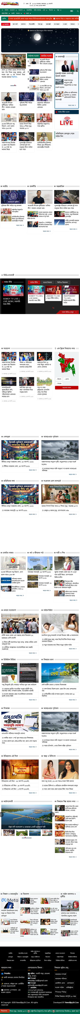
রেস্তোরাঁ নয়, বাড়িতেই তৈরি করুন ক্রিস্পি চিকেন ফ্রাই (71, 819)
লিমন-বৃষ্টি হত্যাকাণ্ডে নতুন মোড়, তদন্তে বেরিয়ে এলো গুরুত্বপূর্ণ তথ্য (19, 643)
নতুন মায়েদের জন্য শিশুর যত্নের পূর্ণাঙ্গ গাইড (58, 645)
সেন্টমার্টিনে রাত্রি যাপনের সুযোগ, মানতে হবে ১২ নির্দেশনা (58, 695)
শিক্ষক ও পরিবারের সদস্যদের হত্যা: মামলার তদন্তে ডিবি (26, 364)
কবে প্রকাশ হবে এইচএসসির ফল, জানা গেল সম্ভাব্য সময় (19, 742)
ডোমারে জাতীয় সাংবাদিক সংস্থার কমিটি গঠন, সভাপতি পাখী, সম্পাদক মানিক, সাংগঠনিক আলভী (17, 690)
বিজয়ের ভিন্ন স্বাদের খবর (65, 801)
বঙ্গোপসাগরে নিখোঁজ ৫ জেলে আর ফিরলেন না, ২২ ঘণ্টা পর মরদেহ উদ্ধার (8, 146)
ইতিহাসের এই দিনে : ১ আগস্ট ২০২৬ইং (16, 789)
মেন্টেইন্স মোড (60, 983)
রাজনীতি (32, 186)
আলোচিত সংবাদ (23, 953)
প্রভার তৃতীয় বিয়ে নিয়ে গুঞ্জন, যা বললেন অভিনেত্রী (54, 900)
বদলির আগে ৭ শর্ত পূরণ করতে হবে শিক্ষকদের (18, 738)
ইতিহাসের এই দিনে (10, 756)
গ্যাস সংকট (15, 24)
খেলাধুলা (6, 436)
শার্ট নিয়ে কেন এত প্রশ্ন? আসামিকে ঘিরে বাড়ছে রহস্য (26, 389)
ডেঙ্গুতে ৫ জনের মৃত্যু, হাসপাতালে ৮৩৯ (56, 510)
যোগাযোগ (70, 983)
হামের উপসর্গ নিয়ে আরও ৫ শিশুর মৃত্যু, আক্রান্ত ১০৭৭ (26, 126)
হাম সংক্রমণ (56, 24)
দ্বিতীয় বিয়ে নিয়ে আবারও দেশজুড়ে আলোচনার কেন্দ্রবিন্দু (71, 834)
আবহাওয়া (73, 24)
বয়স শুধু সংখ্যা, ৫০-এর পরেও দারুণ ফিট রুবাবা (58, 781)
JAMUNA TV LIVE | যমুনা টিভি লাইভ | (35, 297)
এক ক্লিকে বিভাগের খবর (65, 348)
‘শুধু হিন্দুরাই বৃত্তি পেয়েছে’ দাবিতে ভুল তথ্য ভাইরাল (19, 685)
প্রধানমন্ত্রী (48, 24)
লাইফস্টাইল (5, 13)
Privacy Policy (60, 992)
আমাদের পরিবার (61, 979)
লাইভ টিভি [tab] (34, 282)
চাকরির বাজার (7, 553)
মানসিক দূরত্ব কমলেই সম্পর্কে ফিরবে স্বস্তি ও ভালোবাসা (60, 635)
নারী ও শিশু (60, 553)
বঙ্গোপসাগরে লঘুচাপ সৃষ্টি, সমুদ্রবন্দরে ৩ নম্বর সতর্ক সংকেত (66, 83)
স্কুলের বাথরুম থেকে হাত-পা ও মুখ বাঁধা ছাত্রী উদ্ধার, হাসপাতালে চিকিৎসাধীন (65, 574)
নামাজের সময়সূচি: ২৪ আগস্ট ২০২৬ (45, 577)
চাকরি (13, 13)
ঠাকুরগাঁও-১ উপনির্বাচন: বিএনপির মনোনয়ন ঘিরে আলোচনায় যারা (45, 225)
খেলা (44, 10)
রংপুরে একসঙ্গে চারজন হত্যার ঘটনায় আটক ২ (74, 932)
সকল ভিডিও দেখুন (68, 312)
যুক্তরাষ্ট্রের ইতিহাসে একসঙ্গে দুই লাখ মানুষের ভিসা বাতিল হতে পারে (26, 146)
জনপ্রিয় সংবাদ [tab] (46, 56)
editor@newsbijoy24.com (37, 985)
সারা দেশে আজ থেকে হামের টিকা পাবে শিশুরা (58, 789)
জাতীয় (5, 186)
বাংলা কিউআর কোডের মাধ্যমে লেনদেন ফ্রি (14, 921)
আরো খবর (71, 105)
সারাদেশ (20, 10)
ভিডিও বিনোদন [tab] (62, 282)
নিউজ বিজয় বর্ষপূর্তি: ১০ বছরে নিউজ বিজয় (26, 827)
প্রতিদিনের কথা (9, 481)
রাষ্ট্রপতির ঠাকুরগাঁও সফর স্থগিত (11, 67)
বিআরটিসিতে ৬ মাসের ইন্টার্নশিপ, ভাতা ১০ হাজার (18, 589)
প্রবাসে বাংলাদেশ (9, 610)
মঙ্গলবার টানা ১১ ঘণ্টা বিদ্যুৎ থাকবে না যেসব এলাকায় (44, 364)
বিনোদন (51, 10)
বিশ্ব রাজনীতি (32, 24)
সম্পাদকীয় (23, 960)
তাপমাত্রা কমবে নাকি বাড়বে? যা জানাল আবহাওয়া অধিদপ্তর (59, 470)
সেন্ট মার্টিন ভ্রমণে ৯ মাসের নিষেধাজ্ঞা (54, 685)
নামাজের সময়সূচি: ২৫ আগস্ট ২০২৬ (15, 510)
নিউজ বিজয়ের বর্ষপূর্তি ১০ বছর (65, 996)
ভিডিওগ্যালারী (8, 275)
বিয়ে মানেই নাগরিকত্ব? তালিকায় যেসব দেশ (71, 826)
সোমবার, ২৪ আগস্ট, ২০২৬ (45, 371)
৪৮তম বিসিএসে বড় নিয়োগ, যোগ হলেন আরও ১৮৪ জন (46, 88)
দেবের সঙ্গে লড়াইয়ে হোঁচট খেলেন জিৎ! (53, 921)
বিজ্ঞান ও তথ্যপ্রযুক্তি (10, 894)
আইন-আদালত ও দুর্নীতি (68, 895)
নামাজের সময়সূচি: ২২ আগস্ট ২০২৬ (45, 584)
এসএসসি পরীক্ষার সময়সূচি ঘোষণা (13, 733)
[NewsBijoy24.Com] (10, 3)
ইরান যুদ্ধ (40, 24)
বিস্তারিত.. (8, 79)
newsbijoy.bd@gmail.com (38, 980)
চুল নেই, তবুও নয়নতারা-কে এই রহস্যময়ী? (54, 910)
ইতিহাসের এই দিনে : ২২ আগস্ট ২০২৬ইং (15, 781)
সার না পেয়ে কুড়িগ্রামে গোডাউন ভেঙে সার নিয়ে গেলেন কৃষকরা (43, 390)
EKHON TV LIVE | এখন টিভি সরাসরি (70, 297)
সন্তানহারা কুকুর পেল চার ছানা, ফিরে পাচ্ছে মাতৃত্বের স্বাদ (71, 842)
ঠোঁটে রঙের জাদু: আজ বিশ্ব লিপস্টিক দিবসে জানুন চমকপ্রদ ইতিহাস (58, 640)
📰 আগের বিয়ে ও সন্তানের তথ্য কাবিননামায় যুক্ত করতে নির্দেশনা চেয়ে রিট (49, 19)
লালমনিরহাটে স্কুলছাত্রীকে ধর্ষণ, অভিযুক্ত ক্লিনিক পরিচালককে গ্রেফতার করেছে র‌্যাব (9, 392)
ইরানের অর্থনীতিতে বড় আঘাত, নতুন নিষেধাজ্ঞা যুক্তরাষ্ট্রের (71, 214)
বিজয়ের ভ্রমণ (48, 659)
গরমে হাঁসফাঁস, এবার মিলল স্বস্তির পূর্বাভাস (57, 746)
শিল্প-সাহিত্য (47, 960)
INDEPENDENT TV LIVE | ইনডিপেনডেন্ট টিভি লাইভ (52, 299)
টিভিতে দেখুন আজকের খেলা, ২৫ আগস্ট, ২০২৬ (18, 462)
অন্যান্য (18, 13)
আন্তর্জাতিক (29, 10)
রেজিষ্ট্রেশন (69, 987)
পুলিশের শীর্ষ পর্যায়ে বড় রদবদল (45, 71)
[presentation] (52, 814)
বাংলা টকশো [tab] (47, 282)
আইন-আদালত (37, 10)
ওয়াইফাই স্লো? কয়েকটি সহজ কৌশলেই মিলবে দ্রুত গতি (14, 930)
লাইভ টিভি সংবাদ (63, 112)
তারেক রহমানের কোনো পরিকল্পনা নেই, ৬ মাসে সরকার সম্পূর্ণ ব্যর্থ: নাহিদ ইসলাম (39, 215)
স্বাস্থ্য (58, 10)
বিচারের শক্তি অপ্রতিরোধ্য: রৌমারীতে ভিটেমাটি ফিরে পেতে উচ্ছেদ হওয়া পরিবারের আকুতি (66, 584)
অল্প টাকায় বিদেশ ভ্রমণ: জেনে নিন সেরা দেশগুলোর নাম (59, 690)
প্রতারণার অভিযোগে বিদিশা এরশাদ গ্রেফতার (45, 79)
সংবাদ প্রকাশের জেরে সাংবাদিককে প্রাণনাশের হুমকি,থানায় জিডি (17, 695)
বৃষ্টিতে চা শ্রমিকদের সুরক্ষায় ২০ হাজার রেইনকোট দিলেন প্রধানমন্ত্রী (66, 96)
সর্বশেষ (6, 10)
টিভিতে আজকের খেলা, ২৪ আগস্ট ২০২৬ (17, 466)
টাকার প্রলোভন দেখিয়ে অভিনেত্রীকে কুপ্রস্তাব (34, 901)
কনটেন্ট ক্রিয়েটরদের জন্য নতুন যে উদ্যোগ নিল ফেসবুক (9, 913)
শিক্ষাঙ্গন (6, 708)
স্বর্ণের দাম (23, 24)
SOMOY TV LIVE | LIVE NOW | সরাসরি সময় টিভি (11, 301)
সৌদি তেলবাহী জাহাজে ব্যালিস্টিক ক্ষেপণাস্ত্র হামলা (72, 223)
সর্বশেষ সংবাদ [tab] (33, 56)
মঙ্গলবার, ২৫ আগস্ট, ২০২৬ (9, 373)
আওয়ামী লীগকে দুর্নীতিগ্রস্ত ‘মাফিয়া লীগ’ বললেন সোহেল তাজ (40, 63)
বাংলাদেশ (12, 10)
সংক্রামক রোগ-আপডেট (52, 481)
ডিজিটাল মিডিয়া (9, 659)
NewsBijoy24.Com (72, 1002)
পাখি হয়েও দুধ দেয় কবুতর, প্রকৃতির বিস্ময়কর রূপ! (70, 850)
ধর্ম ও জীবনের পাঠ (36, 553)
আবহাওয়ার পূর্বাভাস (50, 436)
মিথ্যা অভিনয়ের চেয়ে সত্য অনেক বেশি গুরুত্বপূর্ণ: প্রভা (34, 922)
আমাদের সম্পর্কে (60, 974)
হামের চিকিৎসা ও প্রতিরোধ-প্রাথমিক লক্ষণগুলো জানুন (61, 786)
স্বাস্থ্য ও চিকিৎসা (49, 756)
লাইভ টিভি (8, 282)
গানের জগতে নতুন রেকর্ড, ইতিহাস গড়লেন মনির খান (54, 932)
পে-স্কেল (65, 24)
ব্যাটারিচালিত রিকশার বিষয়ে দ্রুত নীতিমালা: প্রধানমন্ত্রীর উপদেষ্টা (44, 145)
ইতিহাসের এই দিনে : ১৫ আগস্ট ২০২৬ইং (17, 786)
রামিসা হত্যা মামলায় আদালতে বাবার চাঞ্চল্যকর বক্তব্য (71, 594)
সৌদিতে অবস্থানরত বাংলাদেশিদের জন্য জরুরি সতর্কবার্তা (17, 648)
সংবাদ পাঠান (59, 987)
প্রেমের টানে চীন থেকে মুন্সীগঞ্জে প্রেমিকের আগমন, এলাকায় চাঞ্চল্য (66, 809)
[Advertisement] (36, 176)
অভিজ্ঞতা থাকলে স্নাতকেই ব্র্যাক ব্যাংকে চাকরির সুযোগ (18, 581)
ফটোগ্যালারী (8, 801)
